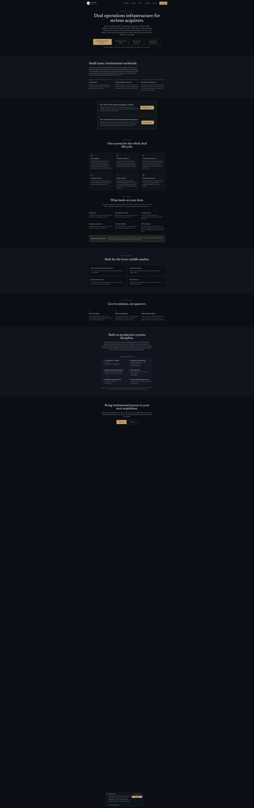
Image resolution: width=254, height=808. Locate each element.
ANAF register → (116, 364)
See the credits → (134, 382)
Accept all (137, 796)
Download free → (147, 107)
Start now (121, 422)
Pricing (133, 3)
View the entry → (108, 382)
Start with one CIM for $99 (120, 41)
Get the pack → (147, 122)
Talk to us (132, 422)
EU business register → (135, 365)
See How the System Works (153, 41)
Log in (154, 3)
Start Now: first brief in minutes (102, 41)
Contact (147, 3)
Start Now (163, 3)
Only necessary (137, 794)
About (140, 3)
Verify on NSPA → (134, 374)
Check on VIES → (108, 364)
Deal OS (126, 3)
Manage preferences (114, 804)
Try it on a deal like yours (136, 41)
